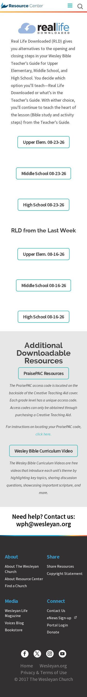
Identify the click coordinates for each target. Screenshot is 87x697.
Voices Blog (14, 622)
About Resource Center (24, 578)
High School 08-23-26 (43, 205)
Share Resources (60, 566)
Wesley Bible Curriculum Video (43, 451)
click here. (43, 434)
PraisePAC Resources (43, 373)
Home (26, 666)
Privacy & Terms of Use (44, 672)
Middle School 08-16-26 (43, 285)
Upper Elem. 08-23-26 (43, 142)
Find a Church (16, 585)
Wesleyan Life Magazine (16, 613)
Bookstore (13, 629)
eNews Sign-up (59, 617)
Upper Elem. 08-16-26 (43, 254)
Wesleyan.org (53, 666)
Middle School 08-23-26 (43, 173)
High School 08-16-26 (43, 317)
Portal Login (57, 625)
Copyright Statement (65, 573)
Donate (53, 632)
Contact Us (56, 610)
